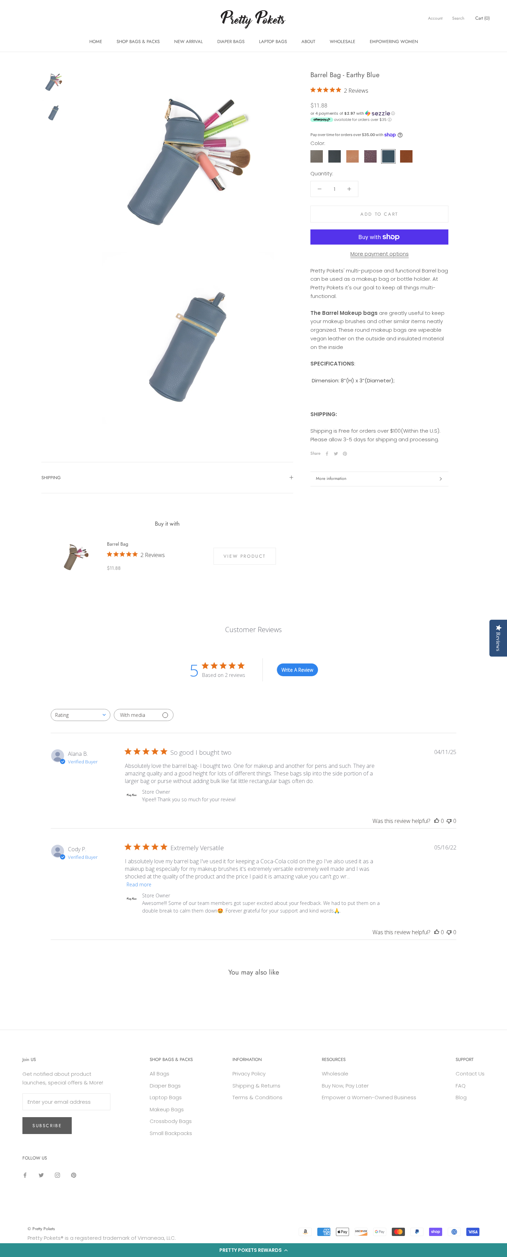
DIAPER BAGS (231, 41)
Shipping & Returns (256, 1085)
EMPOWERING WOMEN (394, 41)
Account (435, 18)
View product (244, 556)
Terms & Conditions (257, 1097)
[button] (253, 1250)
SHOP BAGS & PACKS (138, 41)
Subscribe (47, 1125)
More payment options (379, 253)
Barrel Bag (117, 543)
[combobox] (80, 715)
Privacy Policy (249, 1073)
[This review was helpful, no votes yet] (436, 821)
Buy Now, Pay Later (345, 1085)
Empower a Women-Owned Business (369, 1097)
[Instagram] (57, 1175)
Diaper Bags (165, 1085)
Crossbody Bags (171, 1121)
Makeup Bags (167, 1109)
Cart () (482, 18)
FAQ (461, 1085)
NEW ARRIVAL (188, 41)
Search (458, 18)
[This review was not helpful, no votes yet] (449, 821)
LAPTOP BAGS (273, 41)
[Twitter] (336, 454)
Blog (461, 1097)
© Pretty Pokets (41, 1229)
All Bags (159, 1073)
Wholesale (335, 1073)
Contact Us (470, 1073)
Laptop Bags (166, 1097)
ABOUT (308, 41)
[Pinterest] (345, 454)
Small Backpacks (171, 1133)
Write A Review (297, 670)
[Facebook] (327, 454)
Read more (139, 884)
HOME (95, 41)
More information (331, 478)
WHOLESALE (342, 41)
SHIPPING (51, 477)
